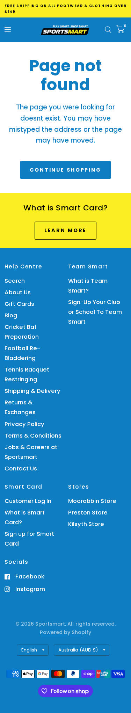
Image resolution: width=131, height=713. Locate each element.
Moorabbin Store (92, 501)
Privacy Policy (24, 424)
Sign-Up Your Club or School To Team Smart (95, 312)
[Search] (108, 29)
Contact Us (21, 468)
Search (15, 281)
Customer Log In (28, 501)
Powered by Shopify (65, 632)
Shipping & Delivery (32, 391)
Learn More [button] (65, 230)
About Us (18, 292)
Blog (11, 315)
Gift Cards (19, 304)
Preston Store (88, 513)
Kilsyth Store (86, 524)
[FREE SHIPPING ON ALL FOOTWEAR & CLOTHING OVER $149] (66, 9)
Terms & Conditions (33, 436)
